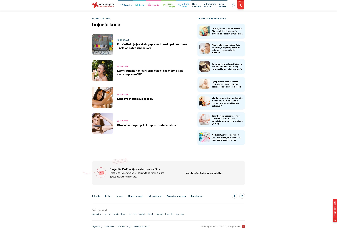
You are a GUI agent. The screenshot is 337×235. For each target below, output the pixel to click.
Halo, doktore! (155, 196)
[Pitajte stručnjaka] (335, 210)
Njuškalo (142, 214)
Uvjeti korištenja (124, 226)
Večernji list (97, 214)
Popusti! (159, 214)
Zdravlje (128, 5)
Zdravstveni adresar (176, 196)
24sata (151, 214)
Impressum (110, 226)
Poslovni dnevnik (111, 214)
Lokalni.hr (132, 214)
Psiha (141, 5)
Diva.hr (124, 214)
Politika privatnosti (141, 226)
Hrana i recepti (135, 196)
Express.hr (179, 214)
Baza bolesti (197, 196)
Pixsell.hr (169, 214)
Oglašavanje (97, 226)
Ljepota (155, 5)
